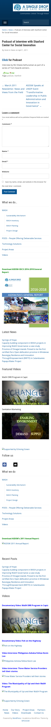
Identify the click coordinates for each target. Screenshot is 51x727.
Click (5, 60)
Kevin (7, 50)
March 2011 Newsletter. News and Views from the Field (13, 89)
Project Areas (8, 249)
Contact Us (39, 713)
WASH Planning (12, 226)
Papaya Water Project (11, 361)
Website (5, 172)
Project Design (12, 231)
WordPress (17, 718)
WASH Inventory (12, 220)
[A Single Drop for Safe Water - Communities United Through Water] (31, 7)
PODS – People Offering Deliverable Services (22, 238)
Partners (41, 710)
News (11, 30)
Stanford (17, 76)
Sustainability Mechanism (16, 215)
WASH (4, 210)
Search (46, 22)
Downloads (26, 713)
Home (4, 30)
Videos (5, 255)
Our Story (15, 710)
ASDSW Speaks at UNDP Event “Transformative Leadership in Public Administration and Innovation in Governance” (36, 95)
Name (5, 151)
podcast (10, 76)
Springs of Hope (9, 340)
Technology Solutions (11, 244)
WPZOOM (25, 721)
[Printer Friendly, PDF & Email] (8, 73)
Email (5, 161)
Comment (7, 124)
